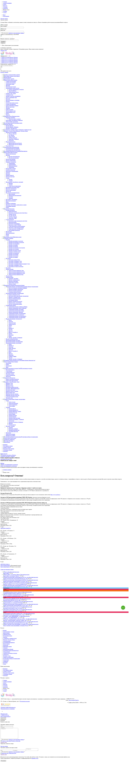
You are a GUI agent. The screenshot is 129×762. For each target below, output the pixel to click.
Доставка (5, 7)
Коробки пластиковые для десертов (17, 247)
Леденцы (11, 427)
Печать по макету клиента (15, 119)
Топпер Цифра (12, 414)
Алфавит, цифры (12, 356)
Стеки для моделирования (15, 186)
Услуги (4, 12)
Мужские (11, 321)
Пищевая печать (7, 634)
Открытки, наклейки (13, 278)
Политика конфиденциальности (8, 707)
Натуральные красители (14, 230)
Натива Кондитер (13, 211)
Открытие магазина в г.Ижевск (8, 456)
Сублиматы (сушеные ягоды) (10, 638)
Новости (5, 5)
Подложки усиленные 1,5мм (15, 261)
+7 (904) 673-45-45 (5, 61)
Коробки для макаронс (14, 253)
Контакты (5, 8)
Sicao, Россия (12, 136)
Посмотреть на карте (25, 701)
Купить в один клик (15, 741)
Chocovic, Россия (12, 133)
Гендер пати (11, 420)
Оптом (4, 4)
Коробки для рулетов (13, 255)
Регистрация (6, 16)
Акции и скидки (7, 447)
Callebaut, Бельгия (13, 137)
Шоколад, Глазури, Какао (9, 639)
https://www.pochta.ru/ (55, 494)
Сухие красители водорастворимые (17, 226)
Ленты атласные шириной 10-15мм (17, 271)
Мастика (5, 637)
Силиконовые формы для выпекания (17, 313)
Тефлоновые (11, 167)
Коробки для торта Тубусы (15, 250)
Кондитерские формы (8, 649)
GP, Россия (11, 140)
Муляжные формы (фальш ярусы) (11, 650)
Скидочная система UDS (6, 459)
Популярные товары (8, 446)
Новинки (5, 444)
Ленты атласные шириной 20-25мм (17, 273)
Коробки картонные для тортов (16, 241)
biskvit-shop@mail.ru (5, 566)
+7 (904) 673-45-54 (5, 60)
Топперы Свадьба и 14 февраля (16, 422)
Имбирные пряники (13, 428)
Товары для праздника (8, 657)
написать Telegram (13, 57)
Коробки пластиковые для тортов (16, 242)
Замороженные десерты (8, 631)
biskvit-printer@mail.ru (5, 565)
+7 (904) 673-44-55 (5, 62)
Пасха (10, 326)
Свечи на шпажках (13, 404)
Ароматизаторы (6, 641)
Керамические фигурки (14, 430)
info (1, 564)
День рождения (12, 322)
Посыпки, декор (7, 656)
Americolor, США (13, 218)
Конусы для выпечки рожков (15, 304)
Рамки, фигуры (12, 348)
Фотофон (5, 662)
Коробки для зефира (13, 257)
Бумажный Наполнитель (9, 642)
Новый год (11, 328)
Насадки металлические (14, 156)
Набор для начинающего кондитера (9, 466)
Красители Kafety (13, 222)
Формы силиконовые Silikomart (16, 312)
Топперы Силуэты (13, 412)
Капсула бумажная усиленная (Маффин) (18, 288)
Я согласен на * (13, 739)
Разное (10, 336)
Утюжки (10, 184)
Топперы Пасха (12, 408)
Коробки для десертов (14, 249)
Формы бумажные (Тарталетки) (16, 289)
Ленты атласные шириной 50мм (16, 274)
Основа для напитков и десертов (16, 89)
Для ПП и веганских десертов (10, 653)
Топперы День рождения (14, 418)
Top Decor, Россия (13, 216)
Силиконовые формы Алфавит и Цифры (18, 306)
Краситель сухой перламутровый (16, 227)
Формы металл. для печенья (15, 302)
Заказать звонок (4, 18)
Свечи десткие (12, 402)
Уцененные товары (7, 450)
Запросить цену (12, 753)
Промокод (5, 451)
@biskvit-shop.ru (6, 564)
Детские (10, 329)
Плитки (10, 333)
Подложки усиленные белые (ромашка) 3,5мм (19, 263)
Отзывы (5, 11)
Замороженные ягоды (14, 92)
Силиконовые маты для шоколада (16, 314)
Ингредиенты (6, 633)
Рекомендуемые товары (8, 448)
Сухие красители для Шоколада (16, 229)
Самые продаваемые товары (7, 569)
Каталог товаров (4, 72)
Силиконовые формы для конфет (16, 309)
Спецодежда (6, 660)
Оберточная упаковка (13, 282)
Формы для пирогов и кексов (15, 301)
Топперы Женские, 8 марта (15, 411)
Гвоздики (11, 196)
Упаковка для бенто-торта (14, 251)
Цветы (10, 320)
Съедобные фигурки (13, 431)
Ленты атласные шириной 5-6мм (16, 270)
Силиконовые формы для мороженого (17, 316)
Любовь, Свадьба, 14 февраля (15, 337)
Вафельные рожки (7, 646)
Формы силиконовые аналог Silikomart (17, 308)
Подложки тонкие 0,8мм (14, 259)
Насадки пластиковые (14, 157)
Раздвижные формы (13, 300)
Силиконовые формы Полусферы (16, 310)
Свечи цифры (12, 406)
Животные (11, 335)
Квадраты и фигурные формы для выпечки (18, 296)
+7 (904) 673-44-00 (5, 57)
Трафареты (5, 661)
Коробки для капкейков (14, 243)
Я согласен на (13, 33)
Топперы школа (12, 424)
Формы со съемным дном (14, 297)
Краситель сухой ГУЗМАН (15, 225)
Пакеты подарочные (13, 281)
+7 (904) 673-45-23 (5, 58)
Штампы (11, 183)
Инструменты (12, 194)
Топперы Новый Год (13, 410)
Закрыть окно (4, 50)
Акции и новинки (7, 3)
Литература (6, 654)
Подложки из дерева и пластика (16, 266)
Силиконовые (12, 163)
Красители (5, 645)
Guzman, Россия (12, 214)
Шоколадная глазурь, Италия (15, 144)
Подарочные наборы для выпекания (11, 658)
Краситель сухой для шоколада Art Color (18, 221)
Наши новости (4, 453)
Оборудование (6, 651)
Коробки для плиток (13, 246)
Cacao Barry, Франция (14, 139)
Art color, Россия (12, 215)
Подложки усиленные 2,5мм (15, 262)
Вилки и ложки (12, 284)
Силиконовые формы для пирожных (17, 317)
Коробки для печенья (13, 254)
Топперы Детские (13, 415)
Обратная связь (4, 713)
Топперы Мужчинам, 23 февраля (16, 419)
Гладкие (10, 179)
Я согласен (3, 760)
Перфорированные (13, 166)
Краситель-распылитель (14, 223)
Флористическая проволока (15, 195)
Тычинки (11, 198)
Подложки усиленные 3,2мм (15, 265)
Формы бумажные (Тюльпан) (15, 290)
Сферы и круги (12, 324)
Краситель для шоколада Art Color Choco (18, 212)
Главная (5, 1)
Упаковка (5, 647)
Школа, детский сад (13, 332)
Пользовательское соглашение (8, 708)
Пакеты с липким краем (14, 280)
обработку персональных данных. (16, 33)
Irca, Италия (11, 135)
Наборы (2, 463)
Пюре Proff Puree (12, 90)
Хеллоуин (11, 347)
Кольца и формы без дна (14, 294)
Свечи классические (13, 403)
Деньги (10, 325)
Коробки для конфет (13, 245)
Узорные (11, 180)
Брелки (5, 630)
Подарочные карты (7, 635)
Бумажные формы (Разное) (15, 292)
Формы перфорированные (15, 298)
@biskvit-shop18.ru (6, 528)
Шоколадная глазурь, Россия (15, 143)
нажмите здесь (35, 758)
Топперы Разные (12, 416)
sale (1, 528)
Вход (4, 14)
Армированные (12, 164)
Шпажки (11, 423)
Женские (11, 331)
